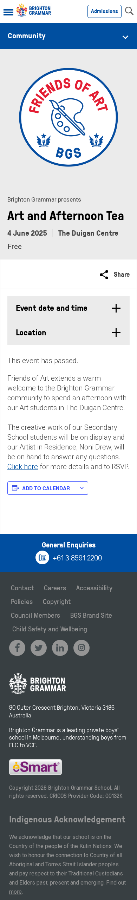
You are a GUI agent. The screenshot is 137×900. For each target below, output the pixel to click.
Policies (22, 601)
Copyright (57, 601)
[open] (8, 13)
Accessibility (94, 587)
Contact (22, 587)
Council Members (35, 615)
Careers (55, 587)
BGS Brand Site (91, 615)
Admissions (104, 11)
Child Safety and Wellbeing (49, 628)
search (129, 11)
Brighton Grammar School (79, 787)
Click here (22, 466)
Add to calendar (46, 488)
